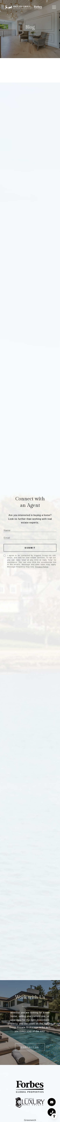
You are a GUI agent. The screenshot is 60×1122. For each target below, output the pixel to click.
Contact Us (30, 1047)
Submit (30, 548)
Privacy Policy (41, 567)
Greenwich (30, 1120)
